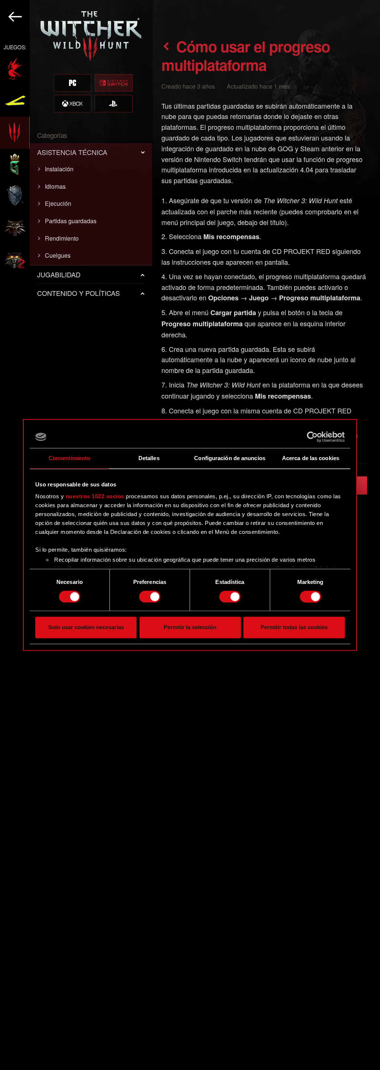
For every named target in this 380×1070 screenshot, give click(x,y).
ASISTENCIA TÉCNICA (72, 152)
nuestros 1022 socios (95, 496)
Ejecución (58, 203)
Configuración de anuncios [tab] (229, 458)
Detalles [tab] (149, 458)
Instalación (59, 169)
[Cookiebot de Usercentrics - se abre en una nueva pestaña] (312, 436)
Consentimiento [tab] (69, 458)
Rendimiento (62, 238)
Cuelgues (58, 255)
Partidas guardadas (70, 221)
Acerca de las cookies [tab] (310, 458)
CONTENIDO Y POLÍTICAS (78, 293)
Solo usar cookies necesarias (86, 627)
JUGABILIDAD (59, 274)
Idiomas (55, 186)
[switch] (149, 596)
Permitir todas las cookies (294, 627)
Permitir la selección (190, 627)
